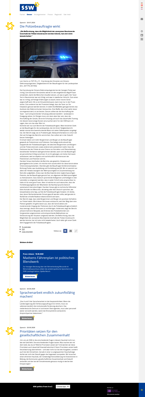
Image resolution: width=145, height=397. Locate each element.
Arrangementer (40, 14)
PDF (23, 229)
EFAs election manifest (113, 394)
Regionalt (58, 14)
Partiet (22, 14)
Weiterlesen (30, 276)
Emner (29, 14)
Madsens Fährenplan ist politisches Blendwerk (48, 259)
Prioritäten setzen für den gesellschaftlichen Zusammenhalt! (45, 333)
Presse (50, 14)
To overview (26, 227)
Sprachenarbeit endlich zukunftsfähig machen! (47, 294)
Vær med (67, 14)
